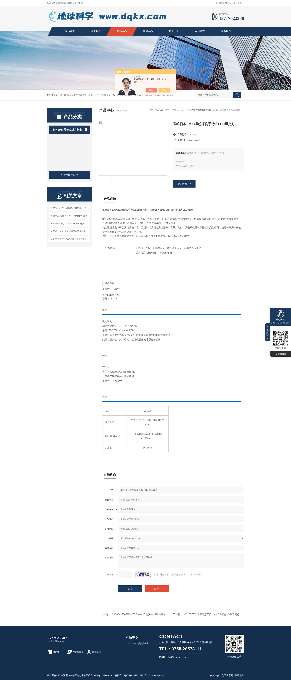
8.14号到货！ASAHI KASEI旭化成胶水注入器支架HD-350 (71, 223)
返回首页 (220, 3)
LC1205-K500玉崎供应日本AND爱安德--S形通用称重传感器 (142, 614)
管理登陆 (239, 675)
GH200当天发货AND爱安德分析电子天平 (119, 95)
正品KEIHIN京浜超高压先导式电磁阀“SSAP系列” (71, 231)
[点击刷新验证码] (143, 574)
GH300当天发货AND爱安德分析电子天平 (79, 95)
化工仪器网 (227, 675)
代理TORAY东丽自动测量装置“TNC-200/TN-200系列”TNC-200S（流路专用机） (71, 208)
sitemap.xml (158, 675)
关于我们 (96, 31)
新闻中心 (148, 31)
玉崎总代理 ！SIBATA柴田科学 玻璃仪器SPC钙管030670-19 (71, 215)
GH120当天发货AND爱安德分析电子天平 (158, 95)
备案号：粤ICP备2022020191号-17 (132, 675)
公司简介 (57, 652)
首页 (167, 110)
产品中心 (122, 31)
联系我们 (240, 3)
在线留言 (229, 3)
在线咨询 (182, 184)
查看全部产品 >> (69, 174)
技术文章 (174, 31)
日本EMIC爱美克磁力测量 (67, 129)
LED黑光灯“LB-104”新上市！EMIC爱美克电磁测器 (71, 239)
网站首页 (70, 31)
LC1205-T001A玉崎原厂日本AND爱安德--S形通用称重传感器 (216, 614)
